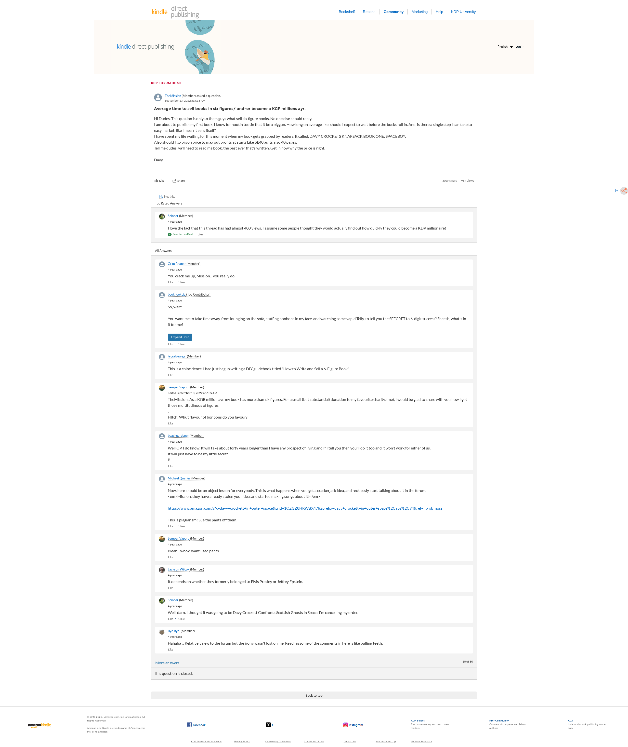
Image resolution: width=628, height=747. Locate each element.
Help (439, 12)
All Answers (163, 251)
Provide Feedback (421, 741)
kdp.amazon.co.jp (386, 741)
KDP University (463, 12)
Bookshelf (347, 12)
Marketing (420, 12)
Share (181, 180)
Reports (369, 12)
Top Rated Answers (168, 203)
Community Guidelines (278, 741)
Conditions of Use (314, 741)
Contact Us (350, 741)
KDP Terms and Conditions (206, 741)
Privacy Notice (242, 741)
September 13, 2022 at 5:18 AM (185, 100)
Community (394, 12)
